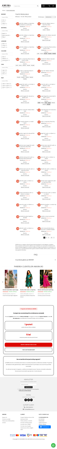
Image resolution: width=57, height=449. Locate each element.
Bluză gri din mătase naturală (46, 70)
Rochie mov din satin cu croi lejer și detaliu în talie (46, 85)
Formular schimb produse (26, 422)
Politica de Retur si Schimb (26, 420)
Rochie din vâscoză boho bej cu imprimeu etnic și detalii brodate (46, 228)
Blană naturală (5, 35)
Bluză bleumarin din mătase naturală (46, 35)
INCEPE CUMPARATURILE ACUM (28, 344)
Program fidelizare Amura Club (27, 417)
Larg (3, 72)
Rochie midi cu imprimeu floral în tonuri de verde (25, 71)
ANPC (21, 429)
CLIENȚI (22, 414)
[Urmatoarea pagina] (54, 238)
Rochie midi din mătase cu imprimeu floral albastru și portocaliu (25, 24)
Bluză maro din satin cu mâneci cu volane (46, 157)
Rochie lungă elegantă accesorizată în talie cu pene (46, 96)
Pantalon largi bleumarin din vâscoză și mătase (46, 110)
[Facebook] (25, 400)
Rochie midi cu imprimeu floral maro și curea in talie (25, 59)
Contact (4, 422)
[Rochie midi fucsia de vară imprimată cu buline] (46, 279)
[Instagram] (31, 400)
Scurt (3, 47)
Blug (3, 37)
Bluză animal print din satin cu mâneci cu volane (46, 193)
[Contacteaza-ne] (49, 5)
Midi (3, 43)
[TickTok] (28, 400)
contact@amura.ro (29, 409)
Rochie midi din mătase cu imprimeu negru (25, 35)
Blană (3, 33)
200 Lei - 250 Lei (5, 87)
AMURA (4, 414)
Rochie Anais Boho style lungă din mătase (13, 289)
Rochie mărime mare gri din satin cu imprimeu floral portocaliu (25, 157)
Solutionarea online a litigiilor (26, 428)
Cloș (3, 73)
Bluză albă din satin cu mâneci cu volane (25, 228)
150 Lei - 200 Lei (5, 85)
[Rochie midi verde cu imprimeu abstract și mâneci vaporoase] (28, 279)
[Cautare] (37, 6)
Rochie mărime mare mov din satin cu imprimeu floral (25, 169)
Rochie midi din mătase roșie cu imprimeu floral (46, 24)
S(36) (3, 23)
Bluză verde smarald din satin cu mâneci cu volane (25, 193)
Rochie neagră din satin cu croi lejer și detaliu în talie (25, 85)
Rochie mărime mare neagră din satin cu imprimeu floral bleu (25, 145)
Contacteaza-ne (45, 426)
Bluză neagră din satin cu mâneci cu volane (46, 134)
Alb (3, 56)
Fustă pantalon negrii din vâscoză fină (25, 133)
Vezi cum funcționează (28, 349)
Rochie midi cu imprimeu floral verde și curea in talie (46, 47)
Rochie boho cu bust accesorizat (46, 216)
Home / (4, 10)
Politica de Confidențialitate (25, 390)
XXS (3, 20)
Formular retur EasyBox (25, 426)
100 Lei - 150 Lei (5, 83)
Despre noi (4, 417)
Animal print (5, 60)
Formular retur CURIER (25, 424)
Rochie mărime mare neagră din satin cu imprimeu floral (46, 181)
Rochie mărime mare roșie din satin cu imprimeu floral (46, 145)
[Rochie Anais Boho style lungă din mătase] (11, 279)
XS (3, 21)
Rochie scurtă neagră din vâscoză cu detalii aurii (25, 96)
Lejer (3, 70)
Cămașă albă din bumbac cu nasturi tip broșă (46, 205)
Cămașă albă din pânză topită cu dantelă (25, 217)
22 (51, 237)
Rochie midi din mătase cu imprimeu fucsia (25, 47)
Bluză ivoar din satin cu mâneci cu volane (24, 205)
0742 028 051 (29, 407)
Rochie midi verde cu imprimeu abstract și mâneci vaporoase (35, 289)
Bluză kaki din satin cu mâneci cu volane (25, 181)
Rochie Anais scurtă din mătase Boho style (25, 110)
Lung (3, 45)
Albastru (4, 58)
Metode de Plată (24, 419)
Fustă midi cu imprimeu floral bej (46, 121)
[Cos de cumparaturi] (53, 5)
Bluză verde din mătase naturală (46, 59)
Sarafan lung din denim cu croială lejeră (24, 122)
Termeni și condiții (6, 419)
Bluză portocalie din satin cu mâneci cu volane (46, 169)
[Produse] (43, 6)
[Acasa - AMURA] (6, 6)
